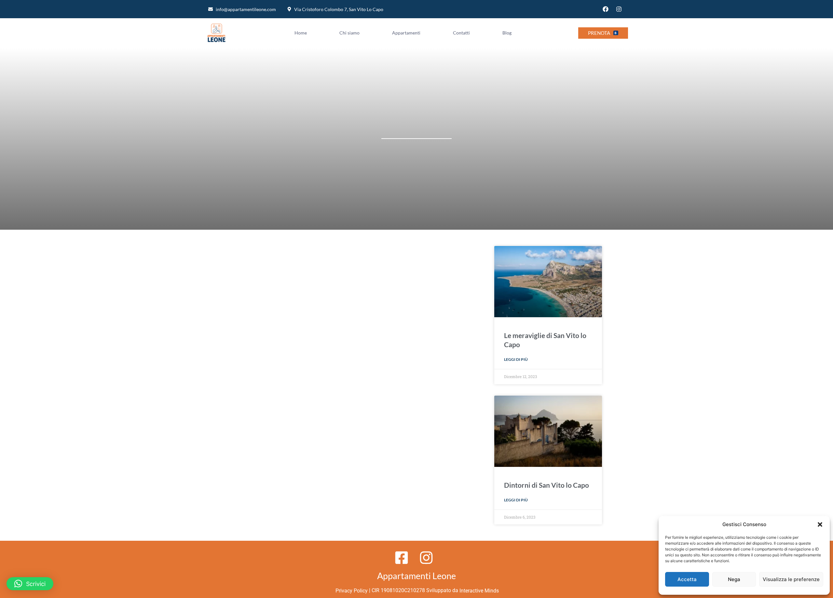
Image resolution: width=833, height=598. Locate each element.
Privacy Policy (351, 591)
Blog (507, 32)
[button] (820, 524)
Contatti (461, 32)
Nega (734, 579)
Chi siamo (349, 32)
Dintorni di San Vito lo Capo (546, 485)
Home (300, 32)
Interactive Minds (479, 591)
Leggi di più (516, 359)
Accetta (687, 579)
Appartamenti (406, 32)
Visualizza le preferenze (791, 579)
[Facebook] (605, 9)
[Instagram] (619, 9)
